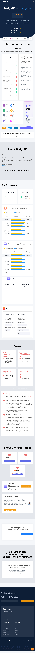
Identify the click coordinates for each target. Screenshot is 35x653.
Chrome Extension (6, 634)
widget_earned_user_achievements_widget (23, 333)
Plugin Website (9, 128)
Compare (17, 38)
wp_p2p (13, 327)
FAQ (15, 632)
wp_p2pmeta (7, 330)
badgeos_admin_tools (21, 322)
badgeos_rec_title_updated (22, 327)
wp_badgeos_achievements (9, 322)
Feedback (16, 630)
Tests (12, 38)
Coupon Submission (6, 630)
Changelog (24, 38)
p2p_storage (26, 330)
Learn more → (19, 136)
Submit (27, 533)
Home (4, 624)
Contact (16, 634)
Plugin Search (5, 632)
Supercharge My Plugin (11, 510)
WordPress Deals (17, 626)
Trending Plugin (5, 628)
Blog (15, 628)
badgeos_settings (20, 330)
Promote (16, 624)
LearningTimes (25, 8)
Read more (10, 388)
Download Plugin (3, 128)
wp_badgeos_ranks (8, 327)
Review (5, 38)
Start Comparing (25, 486)
